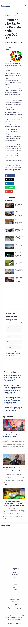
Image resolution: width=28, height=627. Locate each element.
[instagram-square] (20, 608)
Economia (15, 586)
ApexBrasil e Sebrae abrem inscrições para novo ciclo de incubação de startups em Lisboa (13, 503)
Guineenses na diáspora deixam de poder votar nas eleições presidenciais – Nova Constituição (13, 399)
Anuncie (15, 596)
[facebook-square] (9, 608)
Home (6, 13)
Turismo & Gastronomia (15, 587)
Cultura (15, 577)
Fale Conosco (15, 601)
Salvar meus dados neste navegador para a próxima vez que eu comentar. (13, 353)
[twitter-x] (15, 608)
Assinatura (14, 597)
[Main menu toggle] (25, 5)
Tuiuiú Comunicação (16, 623)
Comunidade (15, 574)
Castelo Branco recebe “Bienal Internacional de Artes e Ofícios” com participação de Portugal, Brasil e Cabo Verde (12, 389)
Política (15, 584)
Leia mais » (5, 450)
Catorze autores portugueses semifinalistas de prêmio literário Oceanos (13, 408)
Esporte (15, 589)
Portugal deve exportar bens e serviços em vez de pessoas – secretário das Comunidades (12, 469)
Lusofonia (10, 13)
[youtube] (12, 608)
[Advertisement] (14, 297)
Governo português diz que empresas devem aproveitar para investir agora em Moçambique (13, 378)
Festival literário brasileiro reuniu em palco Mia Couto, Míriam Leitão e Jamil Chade (14, 434)
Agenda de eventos (14, 599)
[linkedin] (17, 608)
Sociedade (14, 572)
